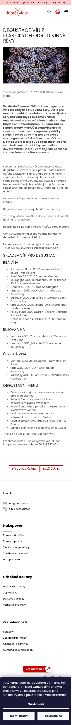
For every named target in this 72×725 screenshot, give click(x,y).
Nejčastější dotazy (14, 586)
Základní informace (15, 638)
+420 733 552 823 (19, 509)
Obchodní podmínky (15, 644)
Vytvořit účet (28, 2)
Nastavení (36, 704)
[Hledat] (48, 11)
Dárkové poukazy (13, 598)
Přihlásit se (12, 2)
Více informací (56, 695)
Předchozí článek (24, 469)
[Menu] (65, 11)
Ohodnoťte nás (34, 669)
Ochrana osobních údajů (18, 650)
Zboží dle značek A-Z (16, 553)
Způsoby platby (12, 541)
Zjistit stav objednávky (16, 547)
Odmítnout (19, 716)
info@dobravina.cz (20, 503)
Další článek (51, 469)
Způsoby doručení (14, 535)
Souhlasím (53, 716)
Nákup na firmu (12, 559)
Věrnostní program (14, 604)
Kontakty (42, 2)
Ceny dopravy (58, 2)
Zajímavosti (10, 592)
